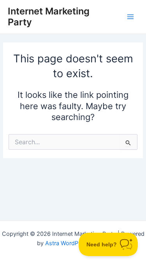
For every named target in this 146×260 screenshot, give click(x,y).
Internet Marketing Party (49, 16)
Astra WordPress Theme (77, 243)
